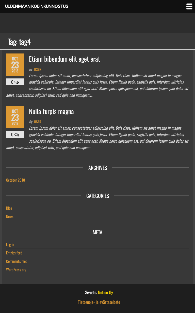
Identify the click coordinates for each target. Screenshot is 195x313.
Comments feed (16, 261)
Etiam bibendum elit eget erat (64, 59)
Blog (9, 208)
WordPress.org (16, 269)
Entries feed (14, 252)
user (37, 69)
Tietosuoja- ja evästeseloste (99, 302)
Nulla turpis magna (51, 111)
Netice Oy (105, 292)
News (9, 216)
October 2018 (15, 180)
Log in (10, 244)
